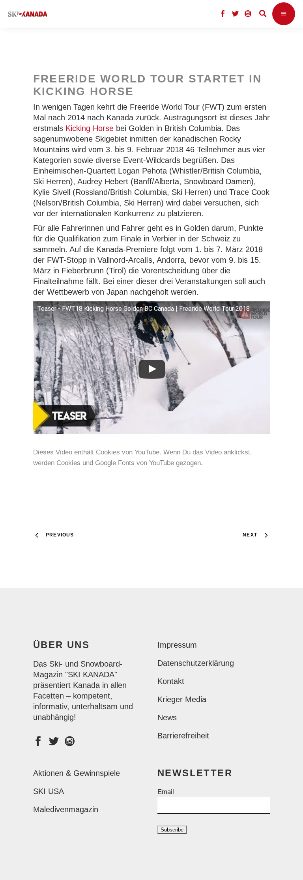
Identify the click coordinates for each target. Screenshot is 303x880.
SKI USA (48, 791)
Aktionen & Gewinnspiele (76, 773)
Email (165, 792)
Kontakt (170, 681)
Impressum (177, 645)
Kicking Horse (89, 128)
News (167, 717)
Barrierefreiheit (183, 735)
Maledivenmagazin (65, 809)
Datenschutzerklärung (195, 663)
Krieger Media (181, 699)
